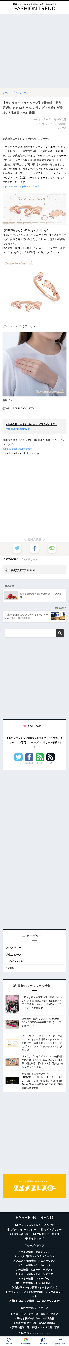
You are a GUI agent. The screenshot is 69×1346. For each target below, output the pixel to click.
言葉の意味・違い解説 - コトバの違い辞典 (35, 1327)
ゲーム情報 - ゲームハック (36, 1265)
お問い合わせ (20, 1234)
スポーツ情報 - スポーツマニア (35, 1274)
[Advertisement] (34, 50)
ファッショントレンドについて (36, 1225)
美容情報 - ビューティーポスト (35, 1269)
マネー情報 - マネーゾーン (36, 1278)
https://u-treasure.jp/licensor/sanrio (21, 186)
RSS (50, 763)
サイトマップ (36, 1238)
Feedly (40, 763)
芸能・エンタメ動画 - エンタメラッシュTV (36, 1300)
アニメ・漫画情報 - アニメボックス (36, 1260)
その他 (10, 967)
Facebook (29, 763)
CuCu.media (16, 961)
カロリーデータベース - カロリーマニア (35, 1314)
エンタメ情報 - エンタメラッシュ (35, 1256)
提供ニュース (14, 954)
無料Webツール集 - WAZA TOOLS (35, 1323)
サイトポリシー (53, 1229)
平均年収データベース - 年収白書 (35, 1318)
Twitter (18, 763)
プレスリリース (29, 559)
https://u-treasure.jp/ (18, 428)
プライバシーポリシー (23, 1229)
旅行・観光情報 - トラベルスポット (36, 1283)
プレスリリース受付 (48, 1234)
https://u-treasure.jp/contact (17, 448)
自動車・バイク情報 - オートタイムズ (36, 1287)
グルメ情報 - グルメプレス (36, 1252)
